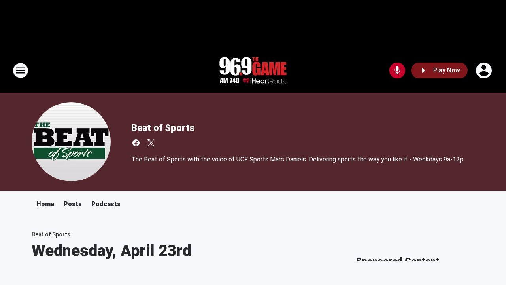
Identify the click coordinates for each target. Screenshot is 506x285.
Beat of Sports (163, 127)
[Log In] (484, 70)
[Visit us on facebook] (136, 143)
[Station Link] (253, 70)
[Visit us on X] (151, 143)
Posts (73, 204)
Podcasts (106, 204)
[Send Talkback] (397, 70)
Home (45, 204)
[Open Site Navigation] (20, 70)
